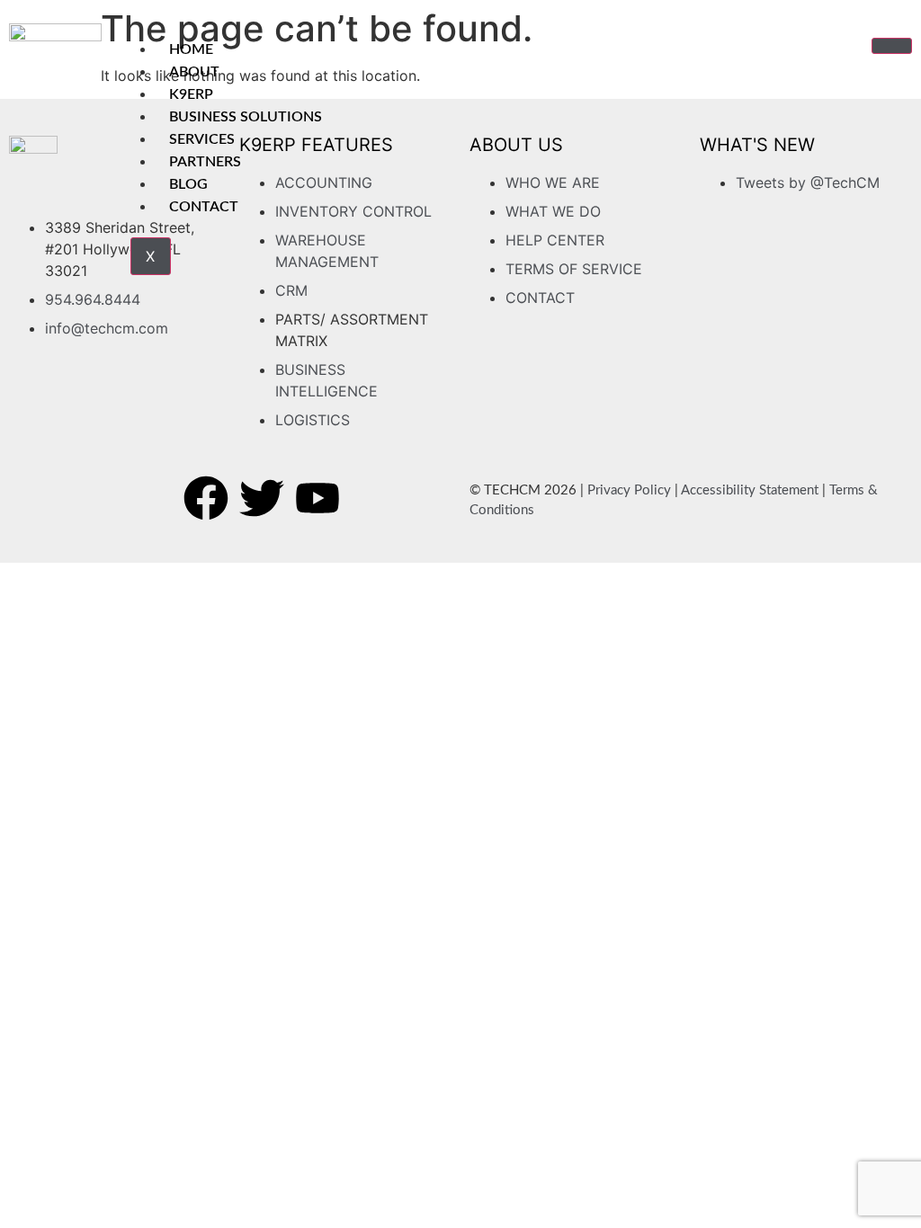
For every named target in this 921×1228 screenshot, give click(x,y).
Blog (188, 184)
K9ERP (191, 94)
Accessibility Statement (749, 490)
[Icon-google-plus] (373, 498)
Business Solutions (245, 117)
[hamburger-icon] (892, 46)
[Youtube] (317, 498)
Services (202, 139)
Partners (205, 162)
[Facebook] (205, 498)
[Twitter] (261, 498)
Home (191, 49)
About (194, 72)
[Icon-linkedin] (429, 498)
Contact (203, 207)
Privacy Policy (629, 490)
